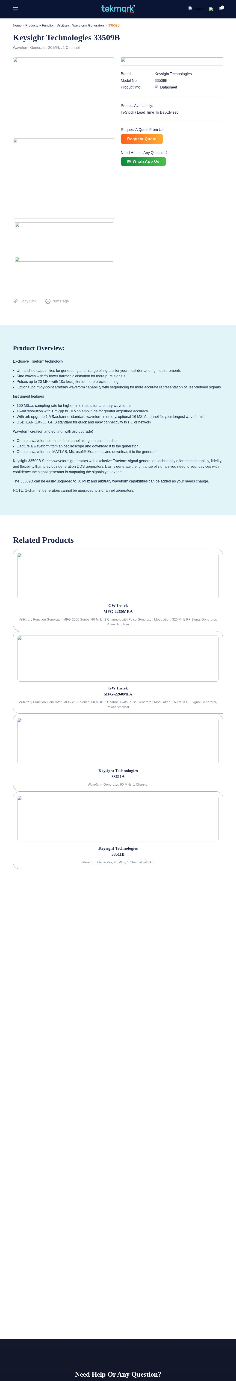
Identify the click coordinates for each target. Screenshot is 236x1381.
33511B (118, 854)
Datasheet (168, 87)
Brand (126, 74)
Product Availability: (137, 106)
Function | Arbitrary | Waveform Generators (73, 25)
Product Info (130, 87)
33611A (118, 776)
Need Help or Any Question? (144, 153)
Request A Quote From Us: (142, 130)
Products (31, 25)
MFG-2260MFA (118, 694)
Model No (129, 81)
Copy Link (28, 301)
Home (17, 25)
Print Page (60, 301)
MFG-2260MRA (118, 611)
